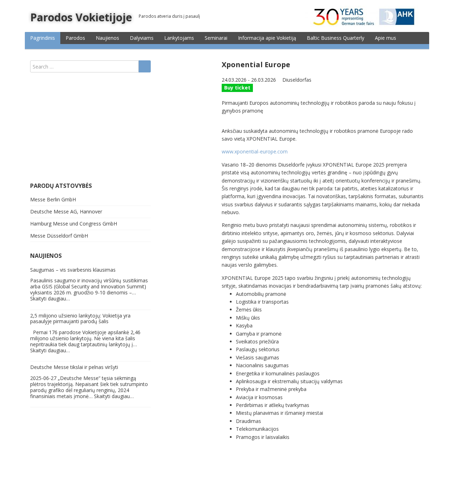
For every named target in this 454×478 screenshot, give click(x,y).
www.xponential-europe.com (255, 151)
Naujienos (107, 37)
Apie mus (385, 37)
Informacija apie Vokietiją (267, 37)
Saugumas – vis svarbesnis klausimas (73, 269)
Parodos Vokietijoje (81, 17)
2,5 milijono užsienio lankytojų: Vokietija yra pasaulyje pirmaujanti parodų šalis (80, 318)
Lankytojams (179, 37)
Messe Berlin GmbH (53, 199)
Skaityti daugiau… (50, 298)
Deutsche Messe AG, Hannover (66, 211)
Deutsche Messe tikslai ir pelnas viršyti (74, 367)
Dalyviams (142, 37)
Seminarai (216, 37)
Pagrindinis (42, 37)
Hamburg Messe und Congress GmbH (73, 223)
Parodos (75, 37)
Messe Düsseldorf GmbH (59, 235)
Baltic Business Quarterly (335, 37)
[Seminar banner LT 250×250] (74, 127)
